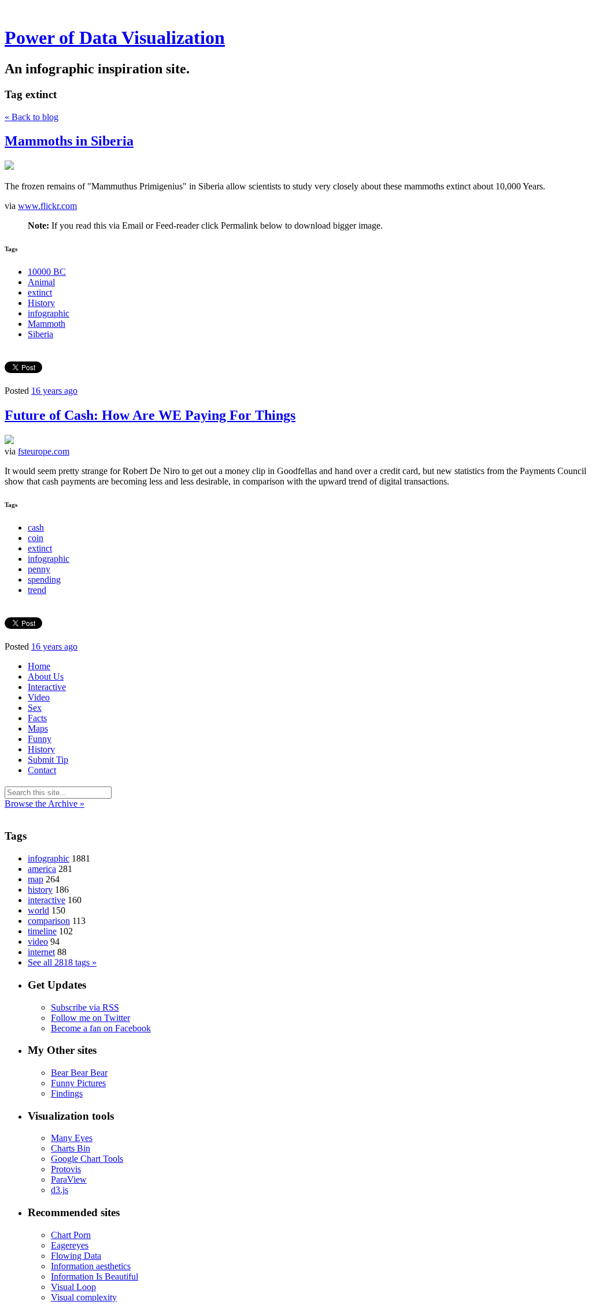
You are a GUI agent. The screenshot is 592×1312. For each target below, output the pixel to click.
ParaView (69, 1179)
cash (36, 527)
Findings (67, 1093)
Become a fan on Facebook (101, 1028)
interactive (46, 900)
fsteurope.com (43, 451)
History (41, 303)
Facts (37, 718)
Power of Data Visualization (115, 37)
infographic (48, 313)
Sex (35, 708)
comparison (49, 921)
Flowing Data (76, 1256)
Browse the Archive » (44, 803)
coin (35, 538)
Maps (38, 728)
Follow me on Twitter (90, 1018)
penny (39, 569)
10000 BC (47, 272)
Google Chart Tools (87, 1159)
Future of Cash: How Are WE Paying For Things (150, 415)
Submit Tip (48, 760)
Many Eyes (71, 1138)
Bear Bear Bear (79, 1073)
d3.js (59, 1190)
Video (39, 697)
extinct (40, 292)
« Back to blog (31, 117)
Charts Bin (70, 1148)
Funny (39, 739)
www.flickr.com (47, 206)
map (35, 879)
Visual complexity (84, 1297)
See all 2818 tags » (62, 962)
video (38, 941)
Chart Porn (71, 1235)
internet (41, 952)
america (42, 869)
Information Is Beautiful (94, 1276)
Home (39, 666)
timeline (42, 931)
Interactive (47, 687)
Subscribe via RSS (85, 1007)
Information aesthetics (91, 1266)
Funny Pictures (78, 1083)
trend (37, 590)
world (38, 910)
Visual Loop (73, 1287)
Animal (41, 282)
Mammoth (46, 324)
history (40, 889)
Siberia (40, 334)
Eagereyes (69, 1245)
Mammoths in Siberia (69, 140)
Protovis (66, 1169)
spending (44, 579)
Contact (42, 770)
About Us (46, 676)
